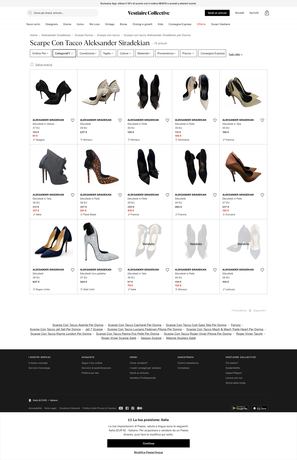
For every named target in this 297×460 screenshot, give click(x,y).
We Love (94, 24)
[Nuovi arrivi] (42, 24)
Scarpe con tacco (108, 35)
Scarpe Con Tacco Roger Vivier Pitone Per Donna (198, 334)
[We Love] (102, 24)
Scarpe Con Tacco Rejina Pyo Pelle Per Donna (127, 334)
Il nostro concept (38, 363)
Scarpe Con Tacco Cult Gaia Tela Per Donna (196, 325)
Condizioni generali (69, 408)
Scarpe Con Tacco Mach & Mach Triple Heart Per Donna (224, 329)
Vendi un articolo (217, 13)
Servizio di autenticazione (96, 368)
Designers (52, 24)
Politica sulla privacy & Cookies (99, 408)
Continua (148, 443)
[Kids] (165, 24)
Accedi (239, 13)
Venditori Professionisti (143, 378)
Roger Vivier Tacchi (249, 334)
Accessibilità (35, 408)
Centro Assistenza (188, 363)
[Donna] (74, 24)
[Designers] (60, 24)
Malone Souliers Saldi (181, 338)
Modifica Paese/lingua (148, 452)
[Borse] (129, 24)
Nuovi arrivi (33, 24)
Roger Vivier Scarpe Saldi (118, 338)
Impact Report (234, 373)
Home (33, 35)
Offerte (201, 24)
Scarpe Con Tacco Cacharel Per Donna (134, 325)
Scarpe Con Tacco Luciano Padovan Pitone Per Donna (144, 329)
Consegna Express (180, 24)
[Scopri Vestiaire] (233, 24)
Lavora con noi (234, 378)
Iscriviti (254, 13)
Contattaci (184, 368)
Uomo (80, 24)
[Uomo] (86, 24)
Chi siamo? (232, 363)
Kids (160, 24)
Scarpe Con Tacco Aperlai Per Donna (77, 325)
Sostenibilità (233, 368)
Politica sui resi (90, 373)
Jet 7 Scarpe (94, 329)
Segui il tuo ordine (92, 363)
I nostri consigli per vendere (145, 368)
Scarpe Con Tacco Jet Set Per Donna (55, 329)
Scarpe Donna (84, 35)
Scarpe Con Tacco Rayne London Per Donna (60, 334)
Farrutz (236, 325)
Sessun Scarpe (151, 338)
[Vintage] (117, 24)
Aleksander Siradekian (56, 35)
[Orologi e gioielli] (155, 24)
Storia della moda (235, 383)
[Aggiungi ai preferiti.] (72, 120)
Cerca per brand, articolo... (49, 13)
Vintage (109, 24)
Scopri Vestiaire (220, 24)
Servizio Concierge (39, 368)
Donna (67, 24)
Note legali (50, 408)
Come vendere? (138, 363)
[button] (267, 12)
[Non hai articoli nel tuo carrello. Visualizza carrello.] (267, 12)
